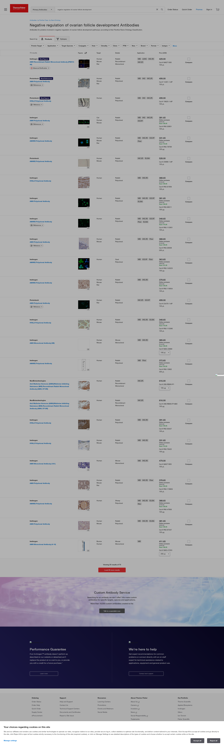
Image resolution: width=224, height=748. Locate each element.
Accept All (197, 741)
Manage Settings (10, 741)
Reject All (213, 741)
